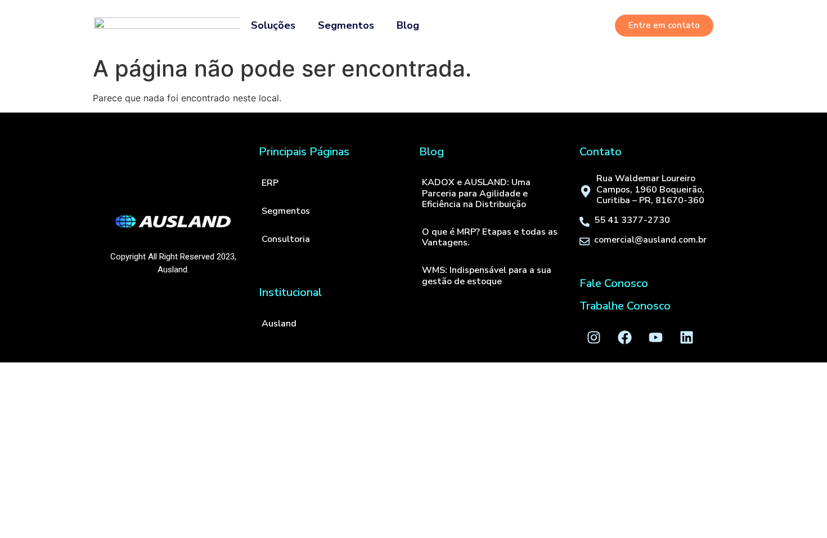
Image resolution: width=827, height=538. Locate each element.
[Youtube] (655, 337)
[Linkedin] (686, 337)
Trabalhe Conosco (625, 305)
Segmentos (346, 25)
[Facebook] (624, 337)
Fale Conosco (613, 283)
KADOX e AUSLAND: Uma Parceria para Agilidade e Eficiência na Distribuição (476, 193)
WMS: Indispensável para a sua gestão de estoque (486, 275)
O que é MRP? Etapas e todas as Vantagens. (490, 237)
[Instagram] (593, 337)
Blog (408, 25)
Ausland (279, 323)
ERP (270, 183)
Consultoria (286, 239)
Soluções (273, 25)
